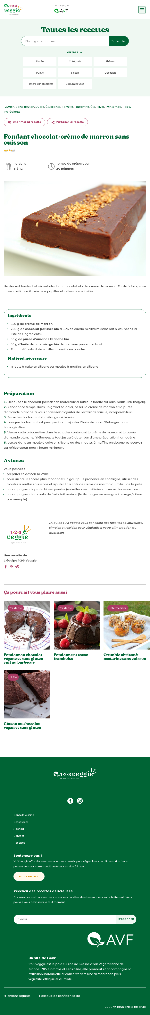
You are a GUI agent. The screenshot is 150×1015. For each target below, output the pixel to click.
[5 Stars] (14, 150)
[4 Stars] (12, 150)
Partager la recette (69, 121)
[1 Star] (5, 150)
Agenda (18, 828)
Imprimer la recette (26, 121)
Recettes (19, 842)
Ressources (21, 821)
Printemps (113, 107)
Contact (18, 835)
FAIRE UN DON (29, 876)
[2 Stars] (7, 150)
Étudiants (53, 107)
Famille (67, 107)
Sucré (40, 107)
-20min (9, 107)
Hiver (100, 107)
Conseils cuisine (23, 814)
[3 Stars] (9, 150)
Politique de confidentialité (59, 996)
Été (92, 107)
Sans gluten (25, 107)
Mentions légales (17, 996)
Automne (81, 107)
